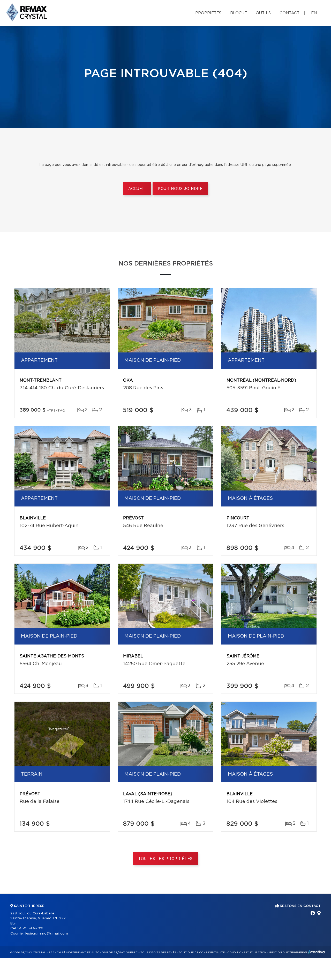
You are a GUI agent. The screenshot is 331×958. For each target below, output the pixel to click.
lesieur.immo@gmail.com (46, 933)
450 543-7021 (31, 928)
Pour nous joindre (180, 189)
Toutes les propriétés (165, 859)
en (314, 13)
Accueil (137, 189)
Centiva (316, 952)
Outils (263, 13)
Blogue (238, 13)
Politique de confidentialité (202, 952)
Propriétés (208, 13)
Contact (289, 13)
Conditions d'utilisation (246, 952)
